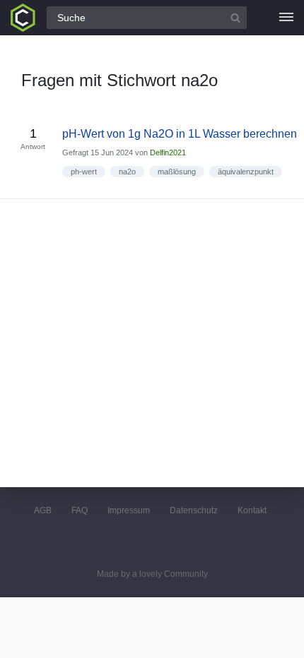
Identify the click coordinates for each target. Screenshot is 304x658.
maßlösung (177, 171)
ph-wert (84, 171)
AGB (43, 510)
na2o (127, 171)
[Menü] (286, 17)
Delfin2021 (168, 152)
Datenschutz (194, 510)
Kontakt (252, 510)
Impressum (128, 510)
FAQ (79, 510)
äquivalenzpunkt (246, 171)
